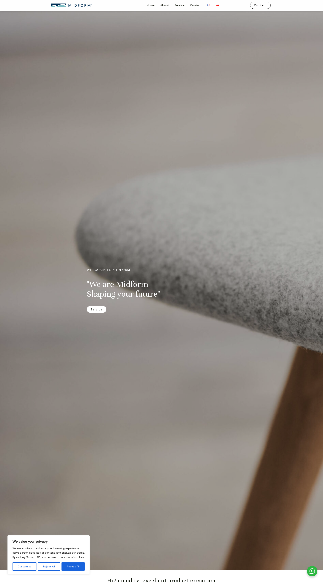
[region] (48, 555)
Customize (24, 566)
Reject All (49, 566)
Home (151, 5)
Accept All (73, 566)
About (164, 5)
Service (179, 5)
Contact (196, 5)
